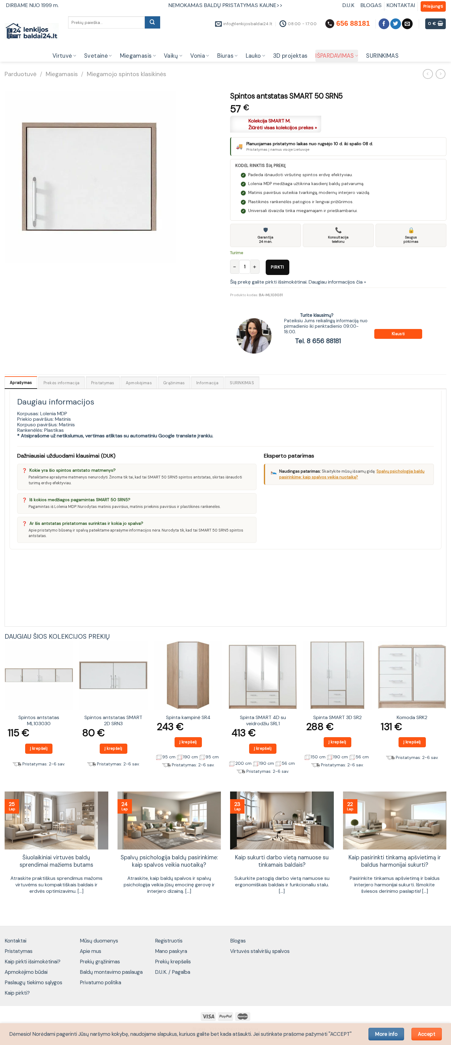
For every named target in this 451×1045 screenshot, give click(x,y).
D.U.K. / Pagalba (172, 972)
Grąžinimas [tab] (174, 382)
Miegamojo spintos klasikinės (126, 74)
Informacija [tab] (207, 382)
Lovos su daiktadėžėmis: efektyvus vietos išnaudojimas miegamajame (394, 861)
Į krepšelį (39, 748)
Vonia (197, 56)
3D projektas (290, 56)
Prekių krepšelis (173, 961)
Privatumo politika (100, 982)
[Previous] (5, 710)
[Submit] (152, 22)
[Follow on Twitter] (395, 23)
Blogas (238, 940)
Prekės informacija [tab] (62, 382)
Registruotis (169, 940)
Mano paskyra (171, 951)
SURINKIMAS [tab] (242, 382)
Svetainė (96, 56)
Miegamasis (136, 56)
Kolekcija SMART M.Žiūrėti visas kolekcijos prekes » (283, 124)
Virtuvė (62, 56)
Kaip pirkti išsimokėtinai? (32, 961)
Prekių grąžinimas (100, 961)
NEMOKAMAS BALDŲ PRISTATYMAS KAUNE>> (225, 5)
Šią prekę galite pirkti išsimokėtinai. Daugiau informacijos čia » (298, 282)
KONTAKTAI (401, 5)
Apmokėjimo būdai (26, 972)
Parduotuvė (21, 74)
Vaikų (171, 56)
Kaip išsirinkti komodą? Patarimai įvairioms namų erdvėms (282, 861)
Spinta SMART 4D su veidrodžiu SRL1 (263, 720)
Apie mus (90, 951)
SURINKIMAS (382, 56)
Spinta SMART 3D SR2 (337, 717)
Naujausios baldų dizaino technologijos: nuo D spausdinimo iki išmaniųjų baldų (169, 865)
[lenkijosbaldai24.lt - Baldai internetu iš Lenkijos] (32, 31)
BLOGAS (371, 5)
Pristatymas (19, 951)
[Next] (446, 710)
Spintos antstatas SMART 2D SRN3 (113, 720)
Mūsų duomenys (99, 940)
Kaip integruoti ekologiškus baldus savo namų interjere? (56, 861)
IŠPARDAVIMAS (334, 56)
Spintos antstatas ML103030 (38, 720)
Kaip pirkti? (17, 992)
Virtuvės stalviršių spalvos (260, 951)
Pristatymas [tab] (102, 382)
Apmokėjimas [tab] (139, 382)
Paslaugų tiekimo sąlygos (33, 982)
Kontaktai (15, 940)
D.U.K (349, 5)
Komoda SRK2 (412, 717)
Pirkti (277, 267)
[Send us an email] (407, 23)
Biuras (225, 56)
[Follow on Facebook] (384, 23)
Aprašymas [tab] (21, 382)
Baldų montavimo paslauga (111, 972)
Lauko (253, 56)
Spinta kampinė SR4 (188, 717)
